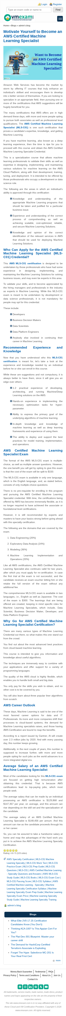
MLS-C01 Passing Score (19, 881)
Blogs (13, 25)
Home (6, 25)
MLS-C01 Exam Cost (49, 877)
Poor (4, 850)
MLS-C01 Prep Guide (33, 866)
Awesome (16, 850)
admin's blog (24, 25)
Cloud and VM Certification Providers (27, 1007)
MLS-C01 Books (29, 877)
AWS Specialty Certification (20, 859)
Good (10, 850)
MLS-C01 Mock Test (37, 863)
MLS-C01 (23, 870)
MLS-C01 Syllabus (42, 881)
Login (44, 4)
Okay (7, 850)
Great (13, 850)
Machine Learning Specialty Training (38, 899)
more (58, 960)
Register (57, 4)
